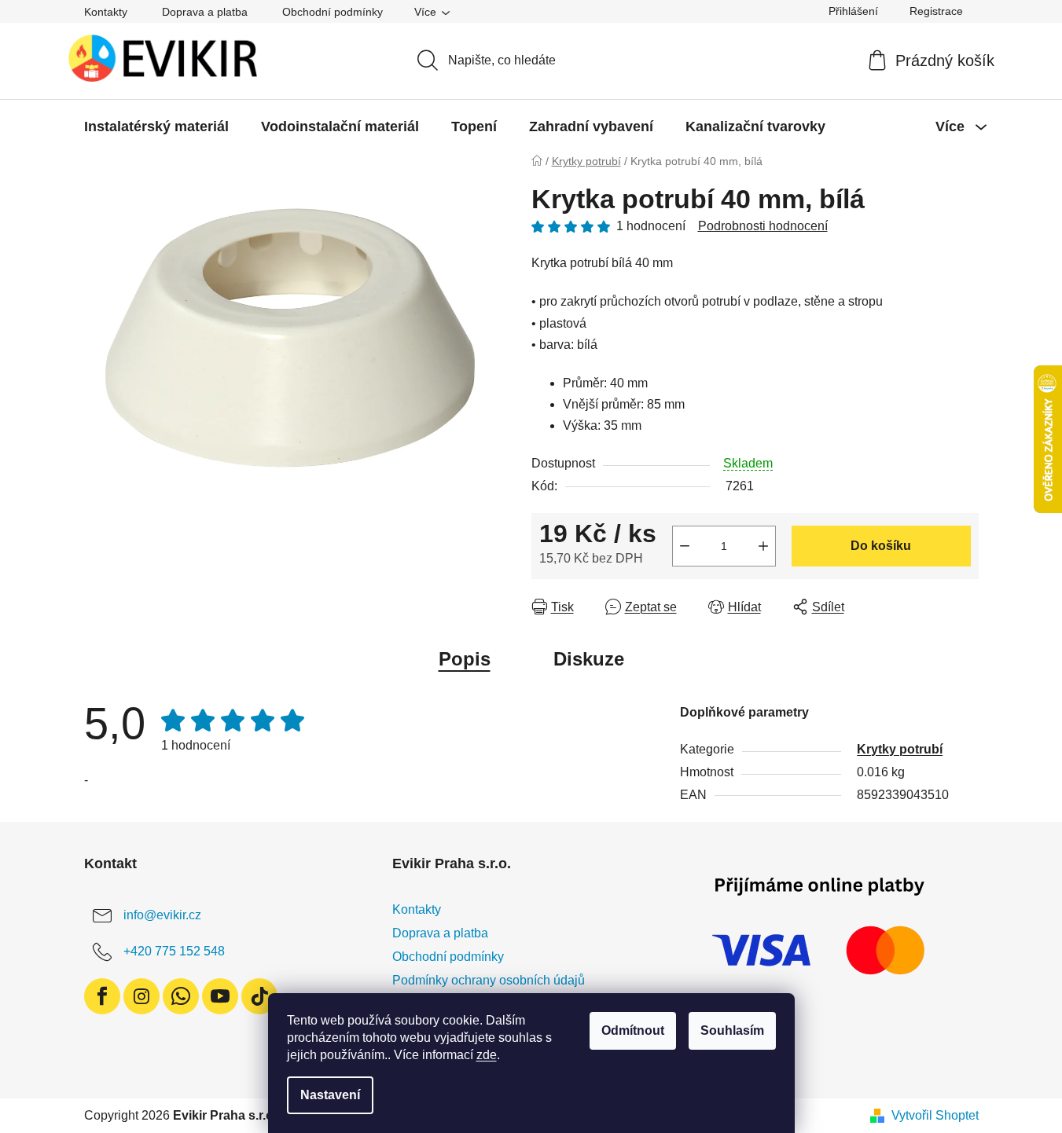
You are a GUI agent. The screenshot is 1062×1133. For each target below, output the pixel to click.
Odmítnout (632, 1030)
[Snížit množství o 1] (684, 546)
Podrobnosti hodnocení (763, 226)
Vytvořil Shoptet (935, 1115)
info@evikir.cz (162, 915)
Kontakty (105, 12)
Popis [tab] (465, 658)
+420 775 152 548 (174, 951)
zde (486, 1055)
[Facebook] (102, 996)
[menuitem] (156, 126)
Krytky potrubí (900, 749)
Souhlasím (732, 1030)
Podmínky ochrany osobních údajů (488, 980)
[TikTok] (259, 996)
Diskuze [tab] (588, 658)
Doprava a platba (205, 12)
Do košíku (881, 545)
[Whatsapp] (181, 996)
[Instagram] (141, 996)
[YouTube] (220, 996)
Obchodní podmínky (332, 12)
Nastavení (330, 1095)
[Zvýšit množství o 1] (763, 546)
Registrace (936, 11)
